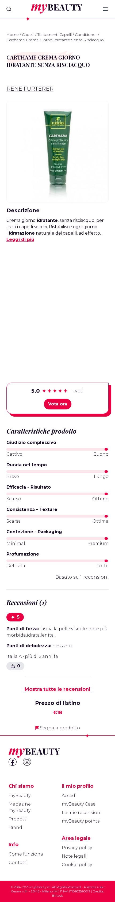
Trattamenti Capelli (54, 34)
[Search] (8, 9)
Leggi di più (20, 239)
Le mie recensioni (82, 812)
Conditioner (86, 34)
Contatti (18, 862)
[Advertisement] (57, 304)
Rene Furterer (29, 89)
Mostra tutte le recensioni (57, 689)
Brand (15, 827)
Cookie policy (77, 864)
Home (12, 34)
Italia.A (14, 656)
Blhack (57, 895)
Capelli (28, 34)
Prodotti (18, 818)
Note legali (74, 856)
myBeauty (19, 795)
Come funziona (26, 854)
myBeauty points (80, 821)
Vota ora (57, 403)
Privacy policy (77, 847)
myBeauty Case (78, 804)
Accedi (69, 795)
